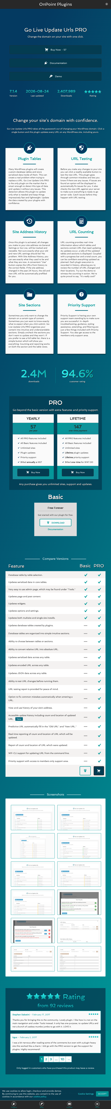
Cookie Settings (86, 1094)
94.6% (77, 373)
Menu (97, 1107)
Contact (69, 1107)
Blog (42, 1107)
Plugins (14, 1107)
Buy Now (58, 49)
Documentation (58, 63)
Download (57, 523)
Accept (102, 1094)
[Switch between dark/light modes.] (106, 4)
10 (62, 1059)
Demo (58, 76)
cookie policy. (40, 1096)
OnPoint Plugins (55, 4)
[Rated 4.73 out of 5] (92, 92)
